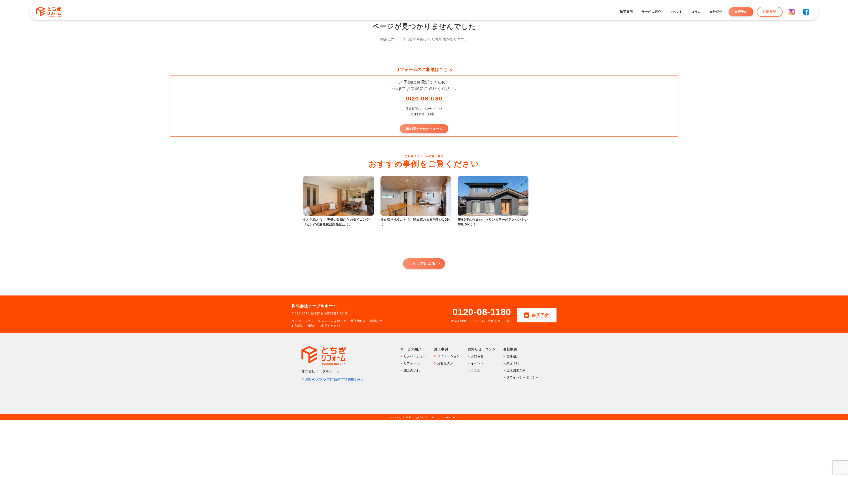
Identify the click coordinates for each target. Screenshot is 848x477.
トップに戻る (424, 263)
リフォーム (412, 363)
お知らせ (477, 356)
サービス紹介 (651, 12)
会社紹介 (716, 12)
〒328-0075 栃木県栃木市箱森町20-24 (333, 379)
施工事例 (626, 12)
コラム (696, 12)
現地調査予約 (516, 370)
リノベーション (415, 356)
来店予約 (741, 12)
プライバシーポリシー (522, 377)
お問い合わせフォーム (426, 129)
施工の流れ (412, 370)
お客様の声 (445, 363)
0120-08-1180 (424, 98)
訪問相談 (769, 12)
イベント (676, 12)
